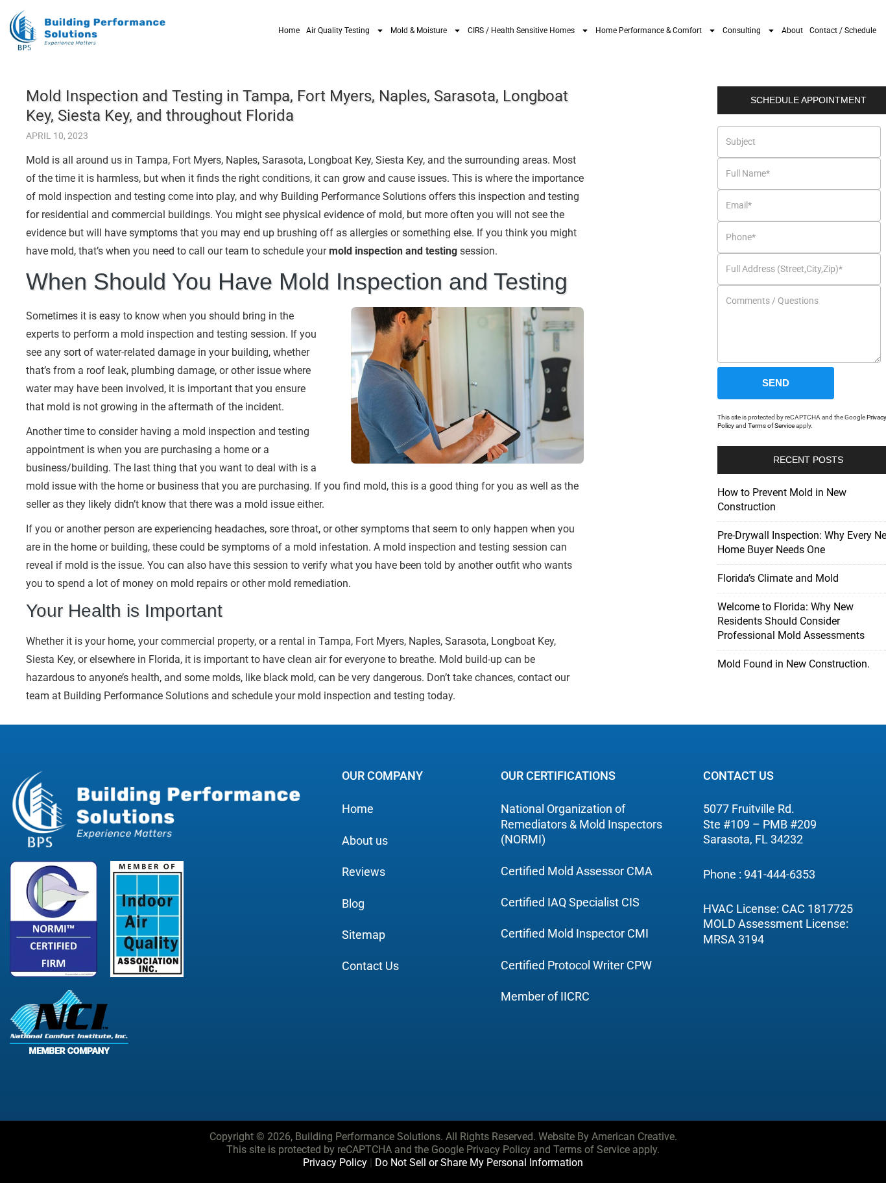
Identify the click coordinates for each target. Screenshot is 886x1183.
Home (289, 30)
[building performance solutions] (87, 30)
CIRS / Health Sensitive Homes (521, 30)
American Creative (633, 1136)
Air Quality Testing (338, 30)
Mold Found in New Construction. (793, 664)
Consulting (742, 30)
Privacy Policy (335, 1162)
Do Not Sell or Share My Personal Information (479, 1162)
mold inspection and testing (393, 251)
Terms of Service (771, 425)
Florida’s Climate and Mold (778, 578)
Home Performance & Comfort (648, 30)
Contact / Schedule (842, 30)
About (792, 30)
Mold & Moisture (418, 30)
